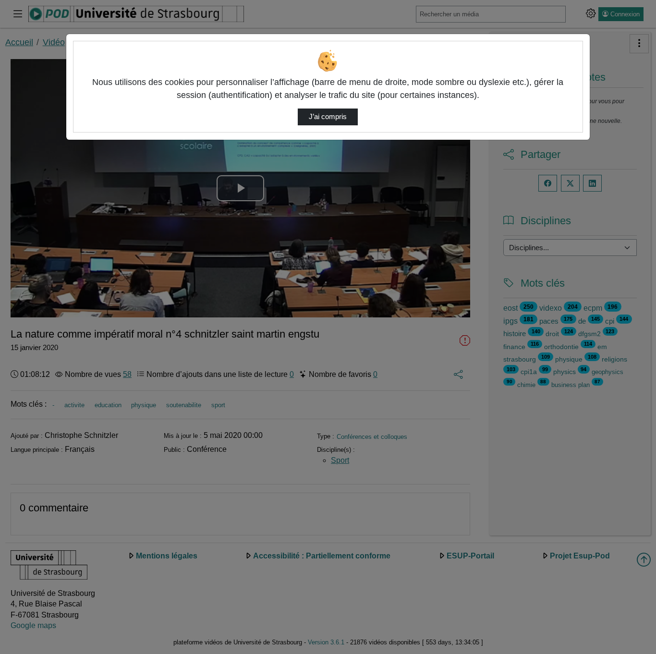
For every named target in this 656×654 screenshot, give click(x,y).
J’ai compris (328, 117)
